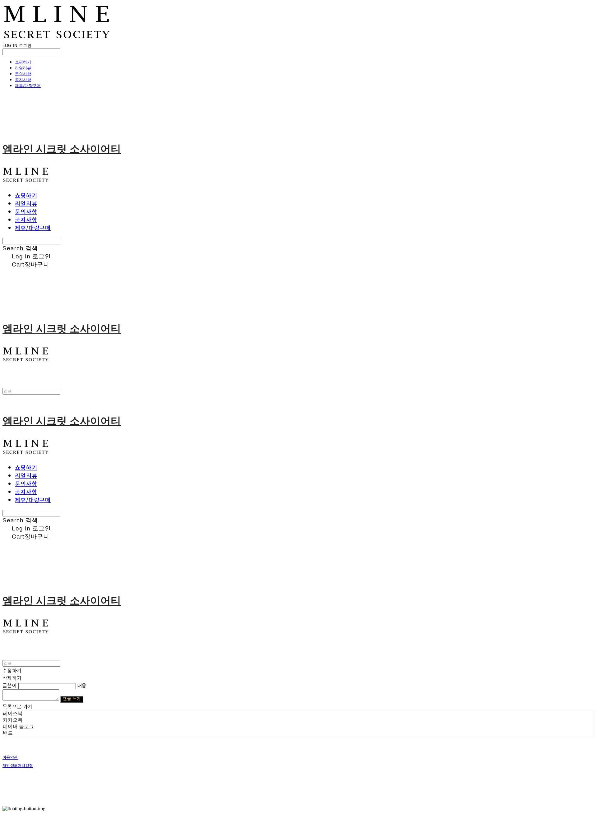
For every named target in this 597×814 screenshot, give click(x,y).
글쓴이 (9, 685)
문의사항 (23, 73)
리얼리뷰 (23, 68)
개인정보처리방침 (17, 765)
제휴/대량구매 (28, 85)
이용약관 (10, 757)
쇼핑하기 (23, 62)
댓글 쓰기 (72, 699)
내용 (82, 685)
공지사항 (23, 79)
